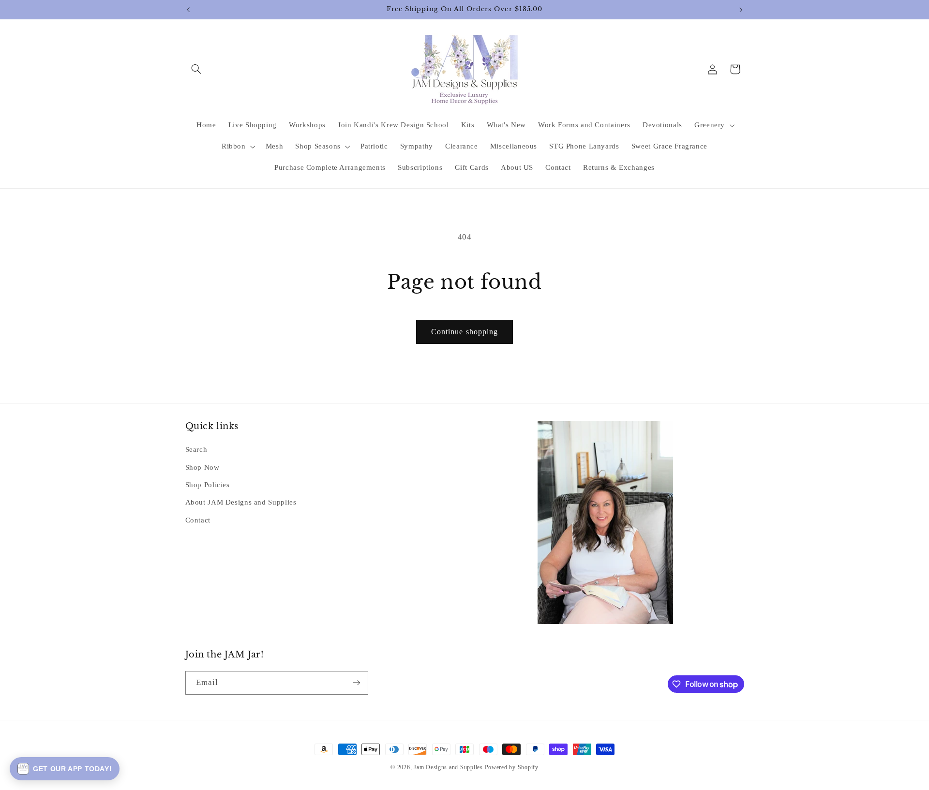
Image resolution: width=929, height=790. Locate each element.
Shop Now (202, 467)
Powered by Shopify (512, 767)
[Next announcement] (740, 9)
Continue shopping (464, 332)
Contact (197, 520)
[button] (196, 69)
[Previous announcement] (188, 9)
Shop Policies (207, 485)
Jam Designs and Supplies (448, 767)
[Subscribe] (356, 683)
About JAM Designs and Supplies (241, 502)
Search (196, 449)
